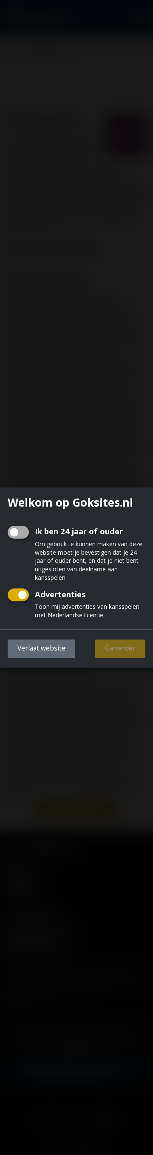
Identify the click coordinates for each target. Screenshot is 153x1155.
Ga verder (120, 648)
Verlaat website (41, 648)
